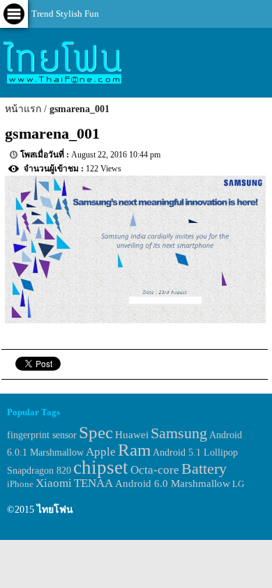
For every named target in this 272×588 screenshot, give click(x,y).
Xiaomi (54, 483)
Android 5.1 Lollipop (195, 452)
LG (238, 484)
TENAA (93, 483)
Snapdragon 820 (39, 470)
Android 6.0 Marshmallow (172, 483)
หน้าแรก (23, 109)
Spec (96, 432)
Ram (134, 449)
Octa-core (154, 470)
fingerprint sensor (42, 434)
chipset (100, 467)
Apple (101, 451)
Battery (204, 469)
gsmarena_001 (79, 109)
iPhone (20, 484)
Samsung (179, 433)
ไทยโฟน (55, 509)
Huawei (132, 434)
